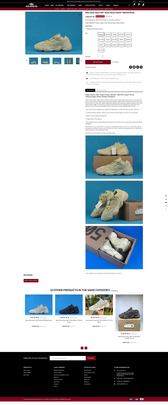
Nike (80, 5)
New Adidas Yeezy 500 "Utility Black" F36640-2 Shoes (129, 337)
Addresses (87, 379)
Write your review (31, 280)
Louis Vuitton (91, 5)
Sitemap (56, 384)
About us (56, 377)
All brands (60, 5)
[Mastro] (131, 399)
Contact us (57, 381)
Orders (86, 375)
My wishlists (87, 384)
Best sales (26, 375)
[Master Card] (136, 399)
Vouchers (86, 381)
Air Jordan (72, 5)
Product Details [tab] (101, 90)
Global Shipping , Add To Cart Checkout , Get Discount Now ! (103, 20)
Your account (90, 367)
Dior (108, 5)
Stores (55, 386)
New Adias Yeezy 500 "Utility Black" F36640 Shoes (69, 321)
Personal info (87, 370)
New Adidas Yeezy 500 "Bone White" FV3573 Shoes (99, 321)
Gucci (101, 5)
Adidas (116, 5)
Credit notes (87, 377)
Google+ (137, 67)
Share (130, 67)
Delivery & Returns (59, 370)
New (52, 5)
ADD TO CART (98, 62)
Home (47, 5)
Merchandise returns (89, 372)
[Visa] (142, 399)
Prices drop (27, 370)
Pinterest (141, 67)
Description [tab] (90, 90)
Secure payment (58, 379)
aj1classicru (126, 381)
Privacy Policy (57, 372)
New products (27, 372)
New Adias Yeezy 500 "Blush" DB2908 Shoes (38, 320)
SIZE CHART (88, 26)
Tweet (134, 67)
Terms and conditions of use (61, 375)
